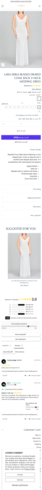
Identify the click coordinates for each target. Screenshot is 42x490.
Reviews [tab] (17, 345)
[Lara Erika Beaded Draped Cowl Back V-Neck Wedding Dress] (24, 256)
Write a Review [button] (20, 334)
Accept (20, 475)
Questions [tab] (5, 345)
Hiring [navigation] (39, 447)
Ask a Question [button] (19, 339)
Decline (20, 480)
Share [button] (4, 375)
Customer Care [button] (32, 429)
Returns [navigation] (38, 435)
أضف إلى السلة (21, 131)
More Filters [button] (7, 352)
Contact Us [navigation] (37, 441)
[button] (39, 6)
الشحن (29, 92)
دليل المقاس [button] (4, 103)
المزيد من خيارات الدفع (21, 142)
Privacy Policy (29, 469)
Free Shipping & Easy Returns (21, 1)
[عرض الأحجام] (11, 276)
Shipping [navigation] (38, 444)
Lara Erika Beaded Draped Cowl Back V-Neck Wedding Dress (20, 371)
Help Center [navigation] (36, 438)
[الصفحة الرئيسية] (21, 6)
